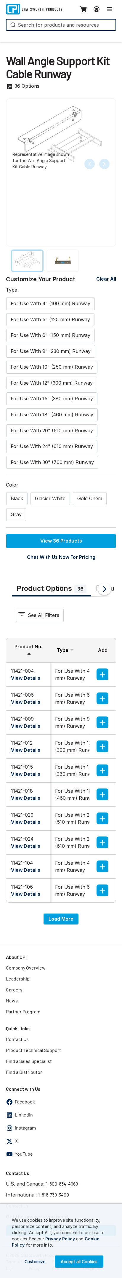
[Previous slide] (89, 164)
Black (17, 498)
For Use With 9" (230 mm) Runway (51, 351)
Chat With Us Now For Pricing (61, 557)
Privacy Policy (60, 1238)
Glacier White (50, 498)
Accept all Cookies (79, 1261)
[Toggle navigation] (109, 9)
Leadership (18, 979)
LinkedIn (24, 1115)
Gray (16, 514)
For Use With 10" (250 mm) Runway (52, 367)
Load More (61, 919)
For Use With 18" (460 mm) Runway (52, 415)
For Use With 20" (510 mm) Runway (52, 431)
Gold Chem (89, 498)
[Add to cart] (102, 674)
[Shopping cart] (83, 9)
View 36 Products (61, 541)
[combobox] (61, 25)
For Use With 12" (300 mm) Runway (52, 383)
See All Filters (43, 615)
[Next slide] (104, 164)
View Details (25, 678)
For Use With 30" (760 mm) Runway (52, 462)
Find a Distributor (24, 1072)
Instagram (25, 1128)
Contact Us (17, 1039)
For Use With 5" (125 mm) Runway (50, 319)
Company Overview (26, 968)
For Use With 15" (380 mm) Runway (52, 399)
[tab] (51, 589)
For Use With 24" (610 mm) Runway (52, 446)
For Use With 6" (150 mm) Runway (50, 335)
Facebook (25, 1102)
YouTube (24, 1154)
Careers (14, 990)
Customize (35, 1261)
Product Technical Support (33, 1050)
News (12, 1001)
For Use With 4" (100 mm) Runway (50, 303)
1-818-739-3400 (53, 1195)
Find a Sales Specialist (29, 1061)
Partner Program (23, 1012)
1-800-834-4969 (62, 1184)
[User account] (96, 9)
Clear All (106, 279)
